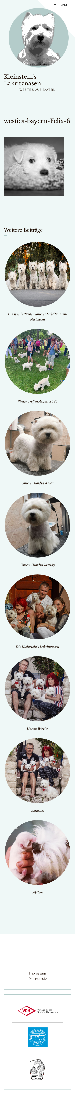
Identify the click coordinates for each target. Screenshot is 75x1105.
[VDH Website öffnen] (38, 1015)
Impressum (37, 973)
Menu (64, 5)
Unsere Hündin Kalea (37, 483)
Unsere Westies (37, 729)
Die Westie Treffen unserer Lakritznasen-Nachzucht (37, 316)
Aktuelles (37, 811)
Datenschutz (37, 979)
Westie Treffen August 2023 (37, 401)
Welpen (37, 892)
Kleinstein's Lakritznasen (22, 80)
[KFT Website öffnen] (37, 1079)
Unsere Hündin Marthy (37, 565)
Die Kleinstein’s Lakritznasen (37, 647)
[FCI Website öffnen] (38, 1046)
